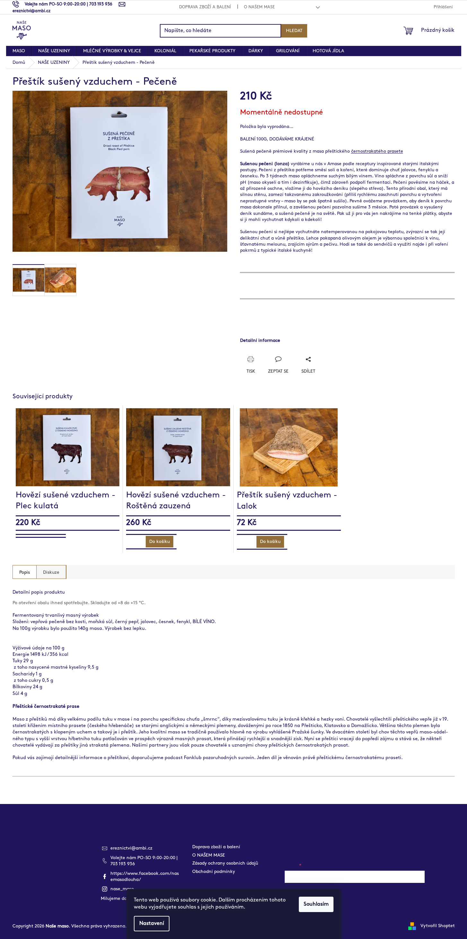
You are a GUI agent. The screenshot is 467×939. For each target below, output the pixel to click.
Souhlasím (316, 904)
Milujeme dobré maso (123, 898)
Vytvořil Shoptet (437, 926)
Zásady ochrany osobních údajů (225, 863)
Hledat (294, 31)
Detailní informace (260, 340)
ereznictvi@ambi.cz (131, 848)
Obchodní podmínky (213, 871)
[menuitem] (18, 51)
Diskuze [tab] (51, 572)
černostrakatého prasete (377, 151)
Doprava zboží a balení (205, 7)
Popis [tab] (24, 572)
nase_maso (122, 889)
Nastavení (151, 923)
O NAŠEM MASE (259, 7)
